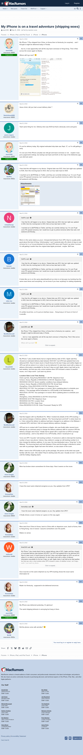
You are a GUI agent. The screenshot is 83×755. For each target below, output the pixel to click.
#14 (81, 502)
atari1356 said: (25, 327)
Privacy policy (5, 736)
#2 (81, 103)
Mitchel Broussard (6, 703)
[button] (2, 3)
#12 (81, 462)
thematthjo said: (26, 507)
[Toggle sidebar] (80, 8)
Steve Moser (4, 725)
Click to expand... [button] (50, 345)
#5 (81, 165)
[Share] (77, 38)
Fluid (2, 740)
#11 (81, 413)
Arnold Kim (4, 689)
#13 (81, 482)
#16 (81, 542)
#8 (81, 289)
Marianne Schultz (46, 710)
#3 (81, 123)
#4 (81, 142)
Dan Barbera (4, 717)
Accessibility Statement (18, 736)
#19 (81, 623)
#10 (81, 355)
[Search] (77, 9)
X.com (7, 693)
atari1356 (6, 30)
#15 (81, 523)
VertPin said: (25, 218)
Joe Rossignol (46, 696)
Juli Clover (4, 696)
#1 (81, 38)
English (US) (77, 738)
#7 (81, 254)
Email (2, 693)
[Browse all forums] (75, 9)
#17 (81, 581)
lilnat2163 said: (26, 547)
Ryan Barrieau (45, 717)
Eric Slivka (44, 689)
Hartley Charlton (6, 710)
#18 (81, 601)
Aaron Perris (45, 725)
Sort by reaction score (30, 30)
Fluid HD (7, 740)
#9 (81, 322)
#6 (81, 213)
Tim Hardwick (45, 703)
